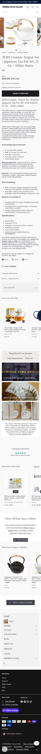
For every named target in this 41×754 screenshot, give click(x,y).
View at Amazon (20, 93)
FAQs (3, 687)
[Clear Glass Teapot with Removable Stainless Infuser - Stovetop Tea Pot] (15, 320)
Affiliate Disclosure (8, 749)
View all (36, 466)
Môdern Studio (6, 684)
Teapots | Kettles (22, 52)
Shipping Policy (7, 746)
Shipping (4, 87)
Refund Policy (18, 746)
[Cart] (32, 7)
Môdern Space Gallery (10, 241)
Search (4, 678)
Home (4, 52)
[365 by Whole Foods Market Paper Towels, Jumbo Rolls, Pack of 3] (15, 489)
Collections (11, 52)
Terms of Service (28, 744)
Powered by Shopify (22, 749)
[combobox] (20, 12)
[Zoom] (33, 45)
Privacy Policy (29, 746)
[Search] (37, 12)
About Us (5, 681)
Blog (3, 690)
